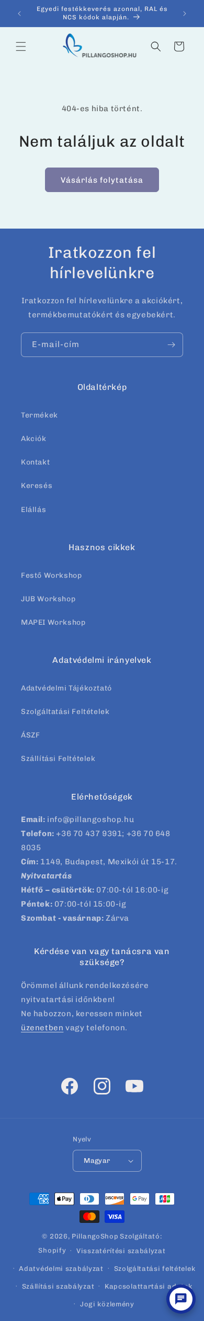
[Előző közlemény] (19, 13)
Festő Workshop (51, 575)
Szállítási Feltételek (58, 758)
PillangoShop (95, 1236)
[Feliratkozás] (171, 344)
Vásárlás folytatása (102, 180)
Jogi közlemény (107, 1304)
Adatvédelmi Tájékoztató (66, 688)
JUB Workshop (48, 598)
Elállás (33, 509)
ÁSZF (30, 735)
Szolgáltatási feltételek (155, 1268)
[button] (20, 46)
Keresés (36, 485)
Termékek (39, 415)
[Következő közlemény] (184, 13)
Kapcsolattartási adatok (148, 1286)
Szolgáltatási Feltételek (65, 711)
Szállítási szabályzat (58, 1286)
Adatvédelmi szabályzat (61, 1268)
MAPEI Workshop (53, 622)
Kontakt (35, 462)
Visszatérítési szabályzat (121, 1251)
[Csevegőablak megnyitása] (181, 1299)
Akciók (34, 438)
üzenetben (42, 1027)
